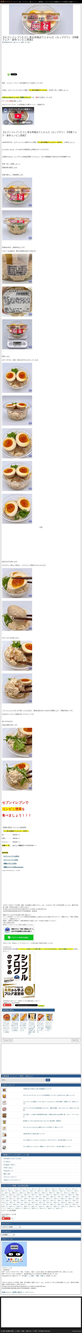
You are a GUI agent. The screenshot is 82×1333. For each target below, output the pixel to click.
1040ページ (18, 1208)
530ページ (27, 1198)
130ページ (40, 1191)
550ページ (42, 1198)
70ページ (74, 1189)
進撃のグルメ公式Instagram (13, 867)
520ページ (19, 1198)
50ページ (61, 1189)
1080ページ (51, 1208)
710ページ (5, 1202)
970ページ (42, 1206)
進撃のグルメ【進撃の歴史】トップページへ (18, 1292)
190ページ (7, 1193)
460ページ (53, 1196)
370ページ (64, 1195)
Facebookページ (8, 1171)
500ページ (5, 1198)
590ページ (71, 1198)
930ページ (12, 1206)
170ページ (70, 1191)
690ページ (68, 1200)
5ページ (28, 1189)
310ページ (19, 1195)
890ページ (61, 1204)
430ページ (31, 1196)
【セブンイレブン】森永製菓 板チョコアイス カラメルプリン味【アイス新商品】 (14, 1026)
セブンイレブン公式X (11, 860)
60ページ (67, 1189)
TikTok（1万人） (8, 1167)
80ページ (4, 1191)
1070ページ (43, 1208)
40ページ (54, 1189)
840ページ (23, 1204)
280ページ (74, 1193)
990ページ (56, 1206)
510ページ (12, 1198)
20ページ (41, 1189)
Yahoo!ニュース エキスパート (12, 1180)
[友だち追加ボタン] (19, 941)
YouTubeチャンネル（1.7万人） (13, 1158)
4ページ (22, 1189)
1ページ (4, 1189)
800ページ (71, 1202)
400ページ (9, 1196)
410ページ (16, 1196)
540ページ (34, 1198)
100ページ (18, 1191)
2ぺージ (10, 1189)
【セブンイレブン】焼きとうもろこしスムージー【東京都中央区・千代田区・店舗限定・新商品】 (31, 1028)
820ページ (9, 1204)
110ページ (25, 1191)
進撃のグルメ (6, 1)
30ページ (47, 1189)
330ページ (34, 1195)
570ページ (56, 1198)
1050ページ (26, 1208)
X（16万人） (7, 1161)
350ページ (49, 1195)
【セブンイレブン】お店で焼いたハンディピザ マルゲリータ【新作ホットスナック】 (40, 1027)
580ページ (64, 1198)
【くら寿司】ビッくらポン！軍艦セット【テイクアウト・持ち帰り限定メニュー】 (47, 1146)
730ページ (19, 1202)
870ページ (46, 1204)
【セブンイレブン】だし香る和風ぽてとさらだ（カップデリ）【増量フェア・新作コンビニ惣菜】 (40, 38)
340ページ (42, 1195)
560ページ (49, 1198)
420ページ (23, 1196)
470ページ (61, 1196)
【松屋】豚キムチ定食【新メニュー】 (34, 1133)
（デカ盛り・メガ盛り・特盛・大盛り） (33, 1276)
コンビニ (17, 42)
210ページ (22, 1193)
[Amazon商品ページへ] (19, 997)
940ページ (19, 1206)
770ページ (49, 1202)
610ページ (9, 1200)
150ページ (55, 1191)
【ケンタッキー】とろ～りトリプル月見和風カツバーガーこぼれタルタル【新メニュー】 (49, 1095)
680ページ (61, 1200)
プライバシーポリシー (10, 1177)
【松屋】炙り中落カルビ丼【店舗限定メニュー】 (37, 1089)
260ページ (59, 1193)
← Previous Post (7, 1040)
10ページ (34, 1189)
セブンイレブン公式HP (11, 856)
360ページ (56, 1195)
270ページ (67, 1193)
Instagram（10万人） (10, 1164)
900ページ (68, 1204)
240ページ (45, 1193)
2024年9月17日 (8, 42)
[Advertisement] (41, 58)
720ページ (12, 1202)
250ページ (52, 1193)
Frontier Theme (76, 1331)
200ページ (15, 1193)
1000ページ (64, 1206)
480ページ (68, 1196)
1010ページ (72, 1206)
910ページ (75, 1204)
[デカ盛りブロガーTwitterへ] (14, 1266)
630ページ (23, 1200)
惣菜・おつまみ (25, 42)
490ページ (75, 1196)
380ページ (71, 1195)
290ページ (5, 1195)
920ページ (5, 1206)
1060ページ (35, 1208)
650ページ (38, 1200)
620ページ (16, 1200)
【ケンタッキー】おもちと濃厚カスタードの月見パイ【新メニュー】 (43, 1127)
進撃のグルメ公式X (10, 863)
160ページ (62, 1191)
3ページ (16, 1189)
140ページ (48, 1191)
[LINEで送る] (9, 74)
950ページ (27, 1206)
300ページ (12, 1195)
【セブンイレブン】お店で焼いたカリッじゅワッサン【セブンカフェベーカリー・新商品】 (6, 1027)
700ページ (75, 1200)
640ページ (31, 1200)
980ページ (49, 1206)
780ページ (56, 1202)
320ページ (27, 1195)
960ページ (34, 1206)
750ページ (34, 1202)
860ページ (38, 1204)
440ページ (38, 1196)
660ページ (46, 1200)
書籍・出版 (7, 1174)
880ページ (53, 1204)
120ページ (33, 1191)
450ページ (46, 1196)
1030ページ (10, 1208)
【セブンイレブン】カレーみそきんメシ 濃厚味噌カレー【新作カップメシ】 (48, 1026)
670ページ (53, 1200)
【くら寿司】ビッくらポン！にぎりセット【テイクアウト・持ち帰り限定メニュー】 (47, 1140)
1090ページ (59, 1208)
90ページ (11, 1191)
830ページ (16, 1204)
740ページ (27, 1202)
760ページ (42, 1202)
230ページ (37, 1193)
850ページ (31, 1204)
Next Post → (76, 1040)
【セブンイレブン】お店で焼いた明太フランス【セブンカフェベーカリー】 (23, 1026)
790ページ (64, 1202)
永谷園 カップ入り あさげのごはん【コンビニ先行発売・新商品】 (42, 1121)
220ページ (30, 1193)
